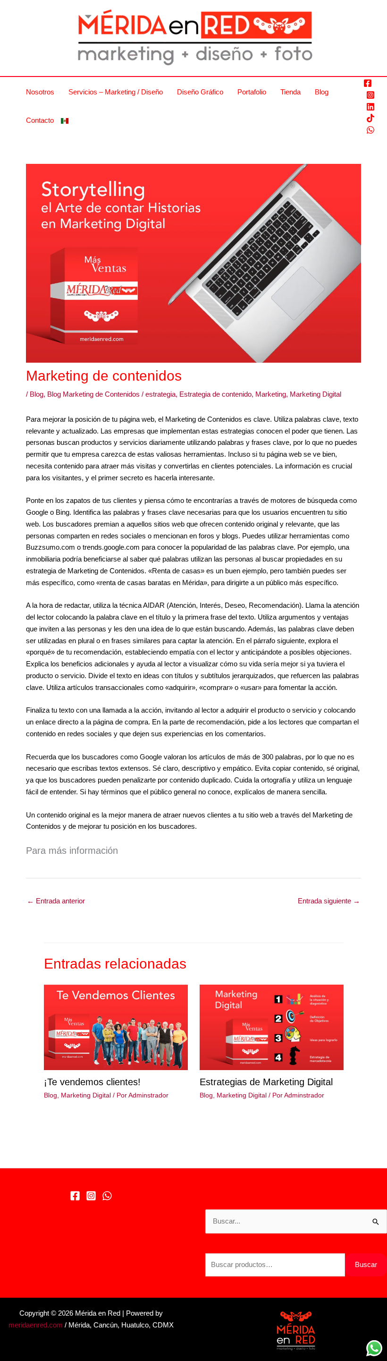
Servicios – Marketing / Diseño (115, 92)
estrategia (160, 394)
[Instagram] (370, 95)
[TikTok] (370, 118)
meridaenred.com (35, 1325)
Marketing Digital (315, 394)
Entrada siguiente (329, 901)
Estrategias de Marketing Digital (266, 1082)
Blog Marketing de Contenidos (93, 394)
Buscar (366, 1264)
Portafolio (251, 92)
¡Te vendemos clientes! (92, 1082)
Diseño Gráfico (200, 92)
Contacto (40, 120)
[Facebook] (367, 83)
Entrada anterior (56, 901)
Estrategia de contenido (215, 394)
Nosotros (40, 92)
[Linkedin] (370, 106)
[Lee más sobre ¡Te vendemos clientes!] (116, 1027)
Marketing (270, 394)
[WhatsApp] (370, 130)
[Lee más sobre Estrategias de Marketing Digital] (272, 1027)
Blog (321, 92)
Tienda (290, 92)
